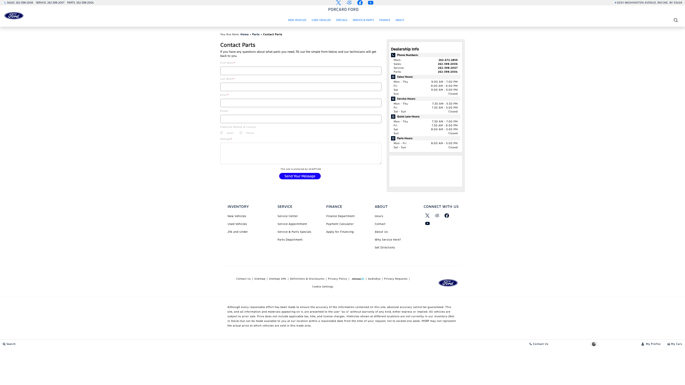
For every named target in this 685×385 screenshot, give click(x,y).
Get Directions (385, 247)
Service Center (288, 216)
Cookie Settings (322, 286)
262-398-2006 (448, 64)
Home (244, 34)
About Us (381, 231)
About (399, 20)
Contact (380, 224)
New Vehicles (297, 20)
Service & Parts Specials (294, 231)
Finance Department (340, 216)
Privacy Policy (337, 278)
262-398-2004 (448, 71)
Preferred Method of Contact (238, 127)
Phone (224, 111)
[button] (675, 20)
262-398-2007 (448, 68)
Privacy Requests (396, 278)
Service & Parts (363, 20)
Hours (379, 216)
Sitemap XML (277, 278)
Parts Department (290, 239)
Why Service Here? (388, 239)
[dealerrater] (437, 216)
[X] (428, 216)
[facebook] (447, 216)
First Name (227, 62)
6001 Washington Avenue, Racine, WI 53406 (649, 2)
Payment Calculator (340, 224)
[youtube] (428, 223)
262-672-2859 (448, 60)
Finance (384, 20)
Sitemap (259, 278)
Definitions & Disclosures (307, 278)
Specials (341, 20)
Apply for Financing (340, 231)
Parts (256, 34)
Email (224, 95)
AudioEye (374, 278)
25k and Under (238, 231)
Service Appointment (292, 224)
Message (226, 139)
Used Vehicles (321, 20)
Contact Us (243, 278)
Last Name (227, 79)
